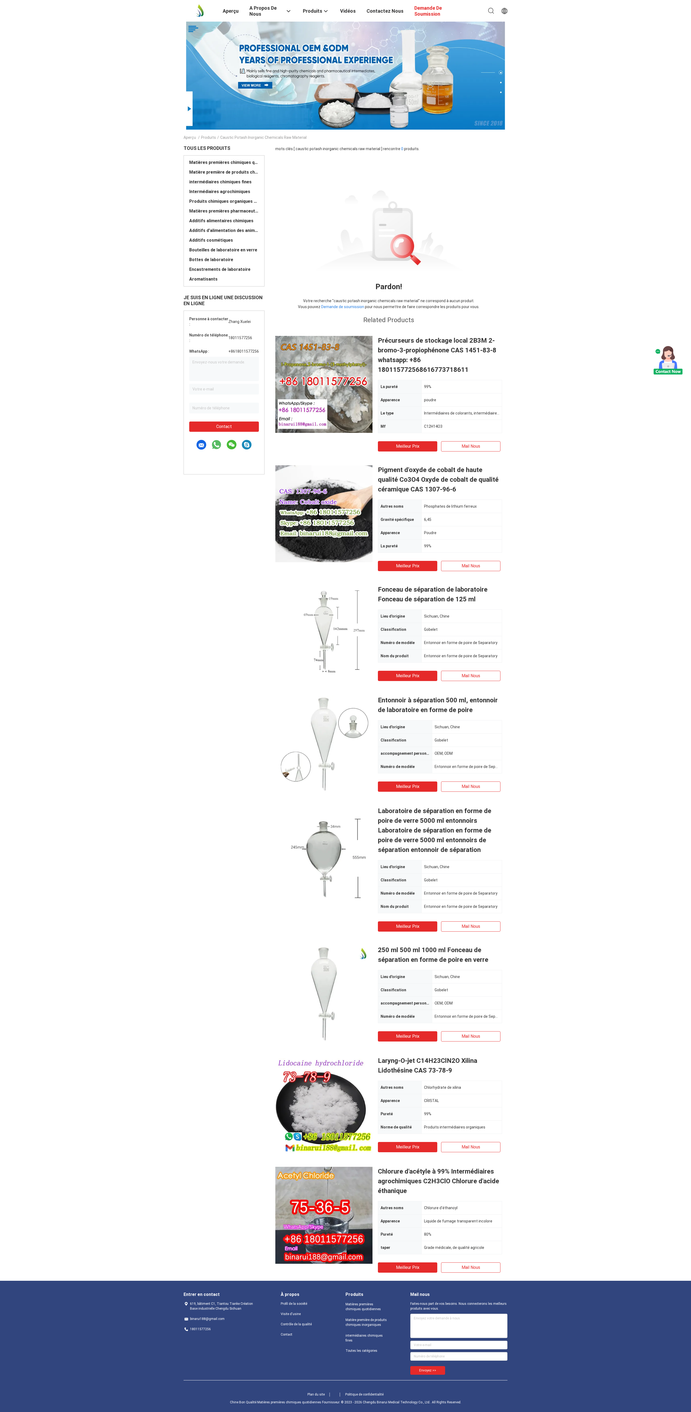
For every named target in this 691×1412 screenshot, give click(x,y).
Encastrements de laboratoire (219, 269)
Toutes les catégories (361, 1351)
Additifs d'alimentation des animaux (224, 230)
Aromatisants (203, 279)
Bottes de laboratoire (211, 259)
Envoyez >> (427, 1370)
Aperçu (190, 137)
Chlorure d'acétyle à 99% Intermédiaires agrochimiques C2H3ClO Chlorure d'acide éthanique (438, 1181)
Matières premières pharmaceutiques (224, 211)
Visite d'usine (291, 1314)
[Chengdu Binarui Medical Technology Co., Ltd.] (199, 10)
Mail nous (471, 446)
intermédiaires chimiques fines (220, 181)
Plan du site (316, 1394)
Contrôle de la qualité (296, 1324)
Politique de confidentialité (364, 1394)
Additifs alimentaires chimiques (221, 220)
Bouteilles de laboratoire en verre (223, 249)
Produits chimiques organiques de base (224, 201)
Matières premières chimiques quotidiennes (224, 162)
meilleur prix (407, 446)
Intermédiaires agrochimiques (219, 191)
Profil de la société (294, 1304)
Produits (208, 137)
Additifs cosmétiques (211, 240)
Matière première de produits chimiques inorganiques (224, 172)
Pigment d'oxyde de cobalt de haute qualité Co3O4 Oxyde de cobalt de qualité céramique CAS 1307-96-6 (438, 479)
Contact (224, 426)
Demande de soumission (342, 307)
